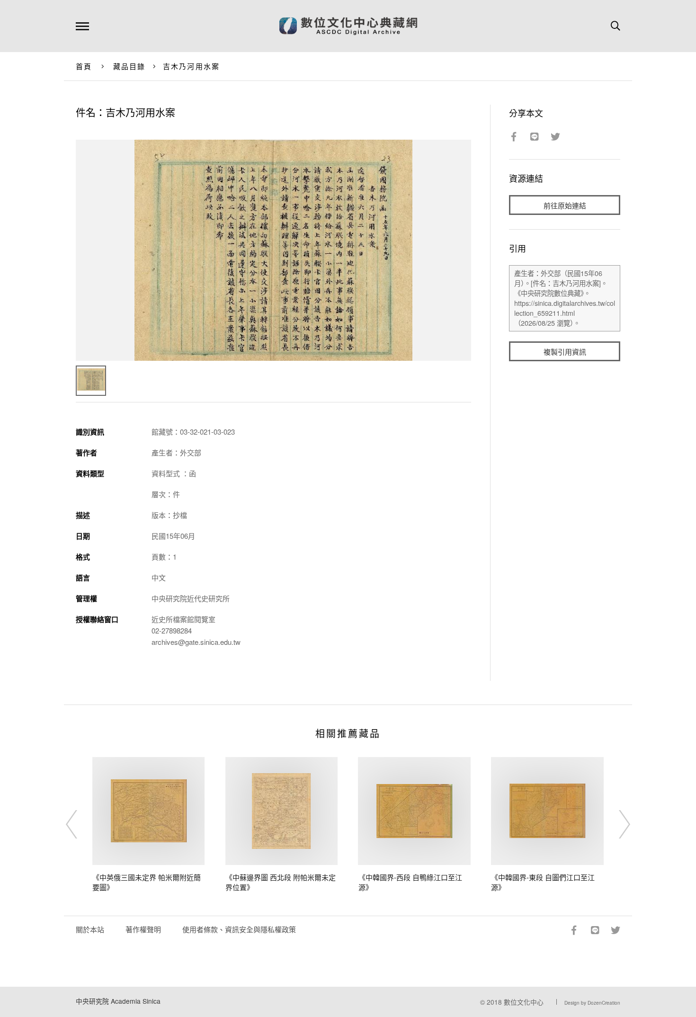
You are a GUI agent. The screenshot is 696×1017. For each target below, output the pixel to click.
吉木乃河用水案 (191, 66)
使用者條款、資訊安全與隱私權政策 (239, 929)
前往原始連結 (565, 205)
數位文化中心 (524, 1002)
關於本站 (90, 929)
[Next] (616, 824)
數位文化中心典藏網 (348, 26)
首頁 (84, 66)
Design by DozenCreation (592, 1002)
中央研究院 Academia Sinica (118, 1001)
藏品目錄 (129, 66)
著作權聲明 (143, 929)
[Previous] (80, 824)
